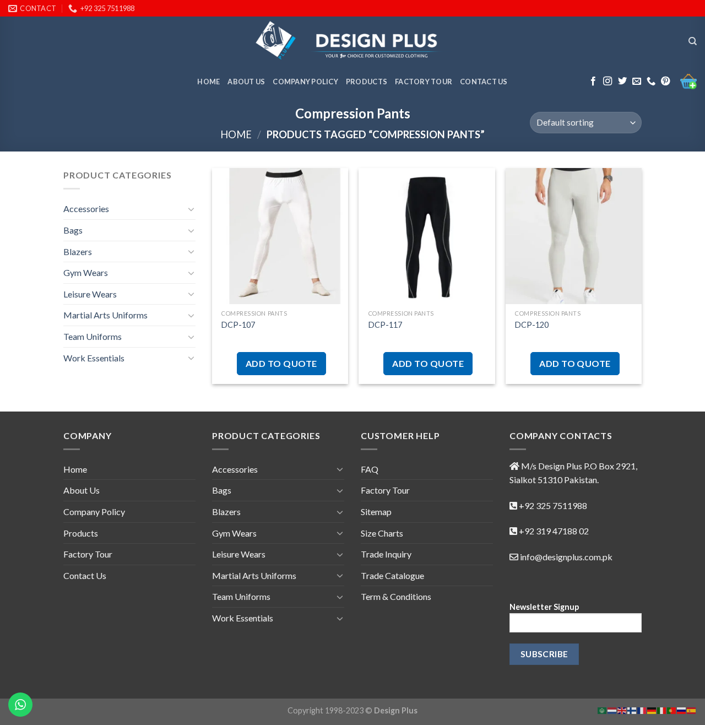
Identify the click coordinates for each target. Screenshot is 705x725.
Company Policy (305, 81)
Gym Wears (85, 272)
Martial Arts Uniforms (105, 315)
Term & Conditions (396, 596)
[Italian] (662, 709)
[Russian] (682, 709)
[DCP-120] (574, 236)
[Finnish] (632, 709)
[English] (622, 709)
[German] (652, 709)
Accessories (86, 208)
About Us (246, 81)
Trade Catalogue (392, 575)
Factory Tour (423, 81)
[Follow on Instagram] (607, 81)
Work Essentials (93, 358)
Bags (73, 230)
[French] (642, 709)
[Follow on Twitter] (622, 81)
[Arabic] (603, 709)
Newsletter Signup (544, 607)
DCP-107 (238, 324)
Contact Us (484, 81)
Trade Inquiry (386, 554)
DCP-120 (532, 324)
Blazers (77, 251)
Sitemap (376, 511)
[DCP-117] (427, 236)
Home (208, 81)
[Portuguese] (672, 709)
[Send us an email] (636, 81)
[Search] (692, 41)
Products (366, 81)
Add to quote (281, 363)
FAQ (369, 469)
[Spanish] (692, 709)
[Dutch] (612, 709)
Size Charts (382, 533)
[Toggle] (191, 208)
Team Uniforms (92, 336)
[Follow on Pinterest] (665, 81)
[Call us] (651, 81)
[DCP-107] (280, 236)
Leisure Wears (90, 294)
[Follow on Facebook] (593, 81)
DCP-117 (385, 324)
